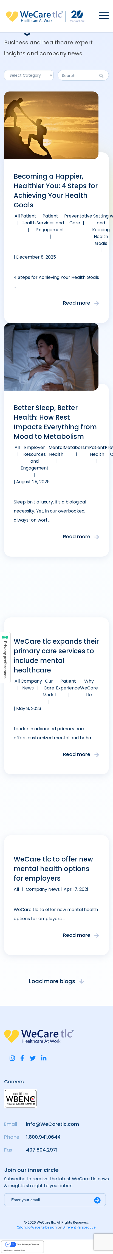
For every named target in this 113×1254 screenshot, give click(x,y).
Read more (77, 302)
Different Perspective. (79, 1227)
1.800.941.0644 (43, 1136)
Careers (14, 1081)
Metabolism (76, 447)
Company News (43, 889)
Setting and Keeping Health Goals (101, 230)
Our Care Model (49, 688)
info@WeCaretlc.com (52, 1124)
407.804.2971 (42, 1149)
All (17, 216)
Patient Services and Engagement (50, 223)
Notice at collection (14, 1250)
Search (102, 76)
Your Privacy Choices (27, 1244)
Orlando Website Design (37, 1227)
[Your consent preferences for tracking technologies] (5, 657)
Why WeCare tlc (89, 688)
